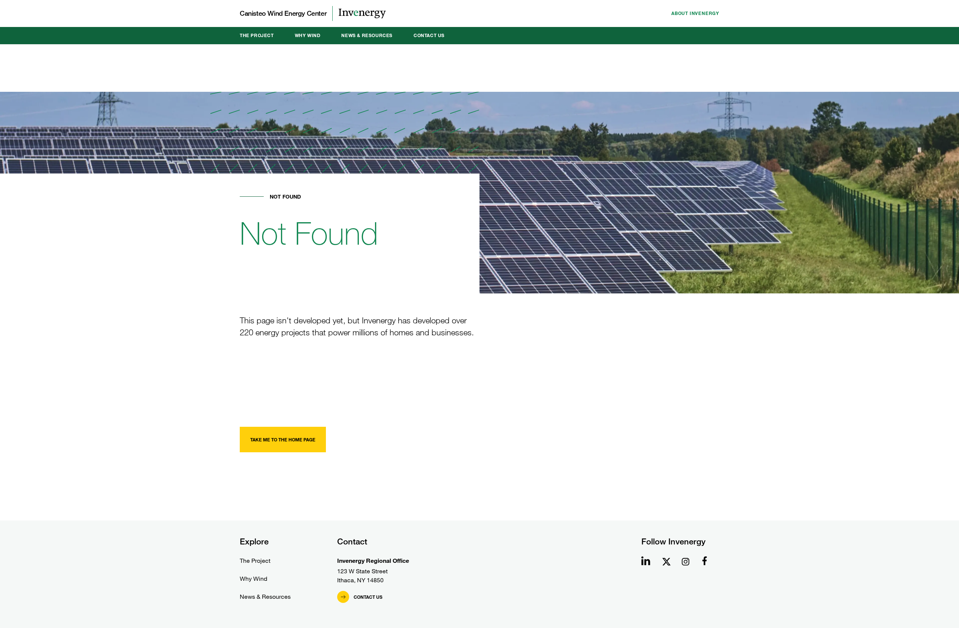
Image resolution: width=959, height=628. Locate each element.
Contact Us (429, 35)
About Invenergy (695, 13)
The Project (257, 35)
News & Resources (367, 35)
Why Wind (308, 35)
